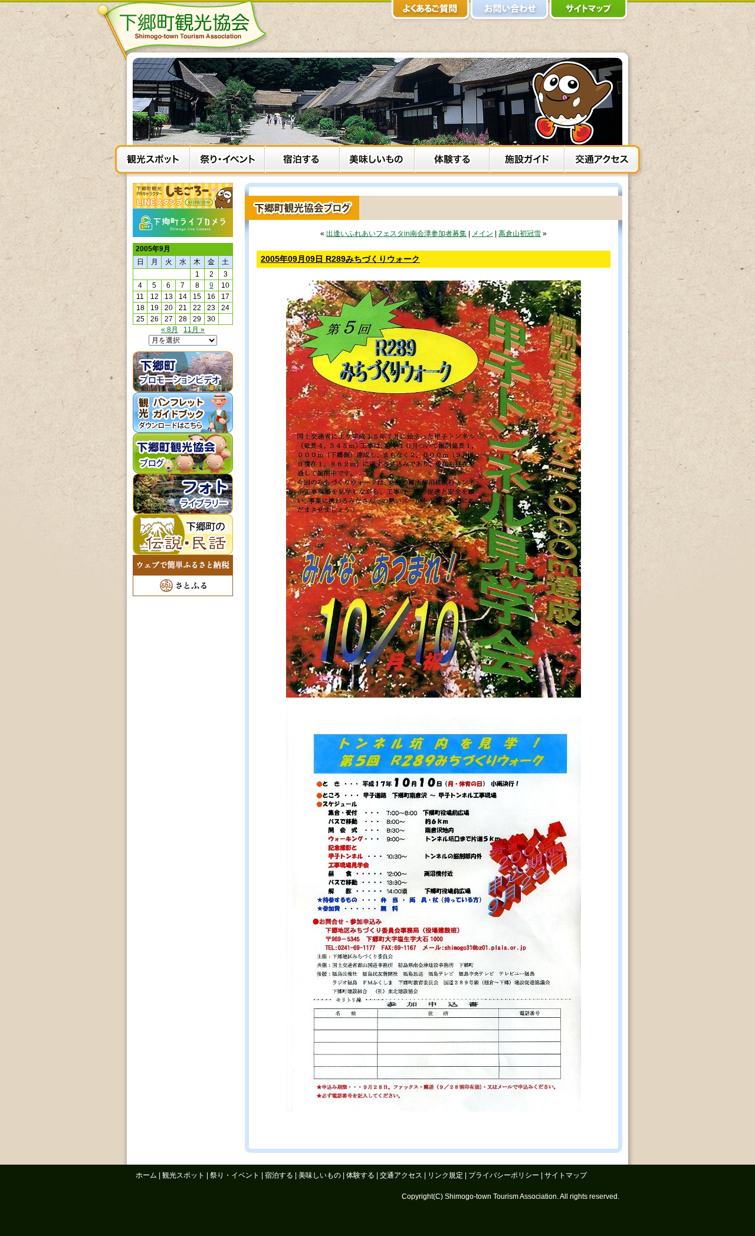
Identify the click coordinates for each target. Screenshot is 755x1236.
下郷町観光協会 (185, 30)
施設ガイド (527, 161)
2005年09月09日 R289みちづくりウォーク (340, 259)
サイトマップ (588, 12)
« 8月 (169, 330)
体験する (452, 161)
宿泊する (302, 161)
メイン (482, 233)
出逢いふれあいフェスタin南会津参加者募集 (396, 233)
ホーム (146, 1175)
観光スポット (152, 161)
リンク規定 (445, 1175)
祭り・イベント (227, 161)
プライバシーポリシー (503, 1175)
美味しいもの (377, 161)
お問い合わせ (509, 12)
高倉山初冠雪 (519, 233)
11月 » (194, 330)
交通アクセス (601, 161)
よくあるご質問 (430, 12)
